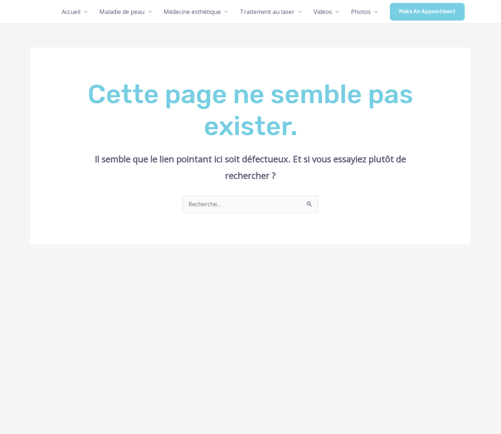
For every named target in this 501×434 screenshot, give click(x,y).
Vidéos (323, 12)
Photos (361, 12)
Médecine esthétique (192, 12)
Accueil (71, 12)
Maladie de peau (122, 12)
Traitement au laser (267, 12)
